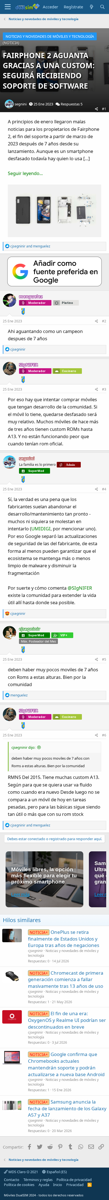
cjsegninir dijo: (23, 747)
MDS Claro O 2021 (23, 1171)
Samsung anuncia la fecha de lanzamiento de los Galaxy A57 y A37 (67, 1108)
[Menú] (7, 7)
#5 (104, 659)
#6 (104, 735)
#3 (104, 389)
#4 (104, 489)
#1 (104, 109)
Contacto (11, 1179)
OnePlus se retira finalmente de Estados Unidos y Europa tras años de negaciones (63, 939)
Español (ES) (56, 1171)
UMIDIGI (41, 528)
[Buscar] (102, 7)
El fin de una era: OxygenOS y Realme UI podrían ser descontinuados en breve (67, 1020)
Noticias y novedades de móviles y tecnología (63, 953)
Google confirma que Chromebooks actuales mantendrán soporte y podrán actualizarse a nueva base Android (66, 1064)
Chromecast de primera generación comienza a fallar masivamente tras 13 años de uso (65, 979)
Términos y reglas (38, 1179)
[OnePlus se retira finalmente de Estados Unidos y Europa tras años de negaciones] (12, 935)
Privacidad (75, 1184)
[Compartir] (96, 109)
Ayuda (44, 1184)
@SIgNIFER (80, 588)
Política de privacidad (74, 1179)
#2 (104, 321)
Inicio (57, 1184)
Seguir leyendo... (25, 173)
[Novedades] (91, 7)
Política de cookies (19, 1184)
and (30, 246)
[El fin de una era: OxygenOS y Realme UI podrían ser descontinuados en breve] (12, 1017)
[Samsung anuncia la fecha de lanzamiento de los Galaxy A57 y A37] (12, 1105)
